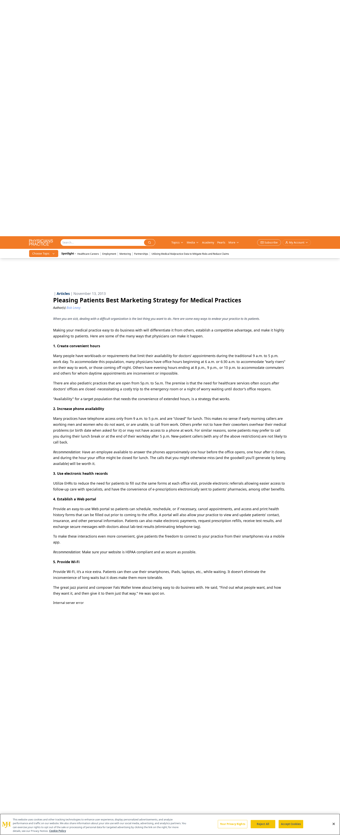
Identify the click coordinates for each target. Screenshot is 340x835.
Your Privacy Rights (232, 824)
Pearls (221, 242)
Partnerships (141, 253)
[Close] (333, 823)
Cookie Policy (57, 831)
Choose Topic (41, 253)
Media (191, 242)
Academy (208, 242)
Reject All (263, 824)
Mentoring (125, 253)
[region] (170, 824)
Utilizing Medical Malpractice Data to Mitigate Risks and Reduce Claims (190, 253)
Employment (109, 253)
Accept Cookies (291, 824)
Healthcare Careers (88, 253)
